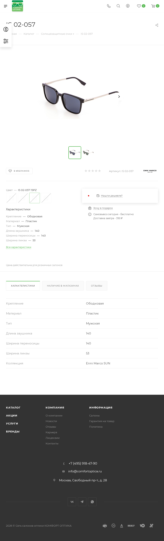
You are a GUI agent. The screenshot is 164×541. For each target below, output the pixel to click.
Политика (96, 426)
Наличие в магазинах (63, 285)
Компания (55, 407)
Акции (11, 415)
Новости (51, 421)
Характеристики (23, 285)
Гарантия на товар (101, 421)
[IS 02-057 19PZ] (82, 96)
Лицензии (53, 437)
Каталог (13, 407)
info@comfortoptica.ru (85, 471)
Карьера (51, 432)
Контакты (52, 443)
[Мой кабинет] (128, 6)
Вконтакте (72, 501)
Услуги (12, 423)
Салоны (94, 415)
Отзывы (96, 285)
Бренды (13, 431)
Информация (101, 407)
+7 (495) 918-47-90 (83, 463)
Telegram (82, 501)
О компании (54, 415)
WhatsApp (92, 501)
